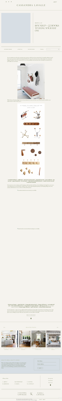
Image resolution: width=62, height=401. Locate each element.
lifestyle (20, 49)
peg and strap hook (16, 181)
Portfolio (19, 382)
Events (30, 382)
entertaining (31, 49)
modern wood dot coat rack (48, 181)
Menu (55, 2)
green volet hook (34, 307)
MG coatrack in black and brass (17, 305)
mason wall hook (48, 179)
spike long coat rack (43, 305)
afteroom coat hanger (12, 304)
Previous (5, 327)
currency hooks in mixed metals (45, 307)
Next (57, 327)
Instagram (50, 378)
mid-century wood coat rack (29, 179)
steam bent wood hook (31, 182)
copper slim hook (21, 304)
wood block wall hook (12, 179)
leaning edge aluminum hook (31, 304)
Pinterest (50, 382)
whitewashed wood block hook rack (35, 181)
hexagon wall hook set (42, 304)
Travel (42, 49)
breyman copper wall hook (24, 307)
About (5, 382)
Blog (17, 384)
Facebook (50, 380)
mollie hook (20, 179)
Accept (40, 399)
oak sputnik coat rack (40, 179)
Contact (31, 384)
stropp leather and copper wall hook (31, 305)
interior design (8, 49)
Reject (44, 399)
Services (6, 384)
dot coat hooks (24, 181)
